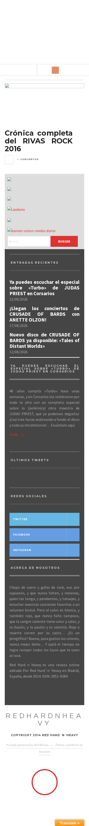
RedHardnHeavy (44, 719)
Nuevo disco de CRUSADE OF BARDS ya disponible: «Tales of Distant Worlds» (44, 340)
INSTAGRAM (22, 550)
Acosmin (44, 751)
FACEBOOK (21, 534)
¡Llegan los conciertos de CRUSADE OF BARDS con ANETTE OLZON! (44, 314)
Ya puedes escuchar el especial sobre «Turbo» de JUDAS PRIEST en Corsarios (44, 287)
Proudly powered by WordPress (27, 745)
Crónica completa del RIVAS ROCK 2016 (39, 141)
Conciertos (29, 159)
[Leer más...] (9, 159)
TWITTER (20, 519)
